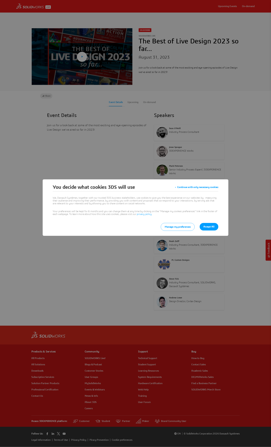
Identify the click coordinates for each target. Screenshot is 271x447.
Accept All (209, 226)
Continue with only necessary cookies (197, 187)
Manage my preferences (178, 227)
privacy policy (144, 214)
